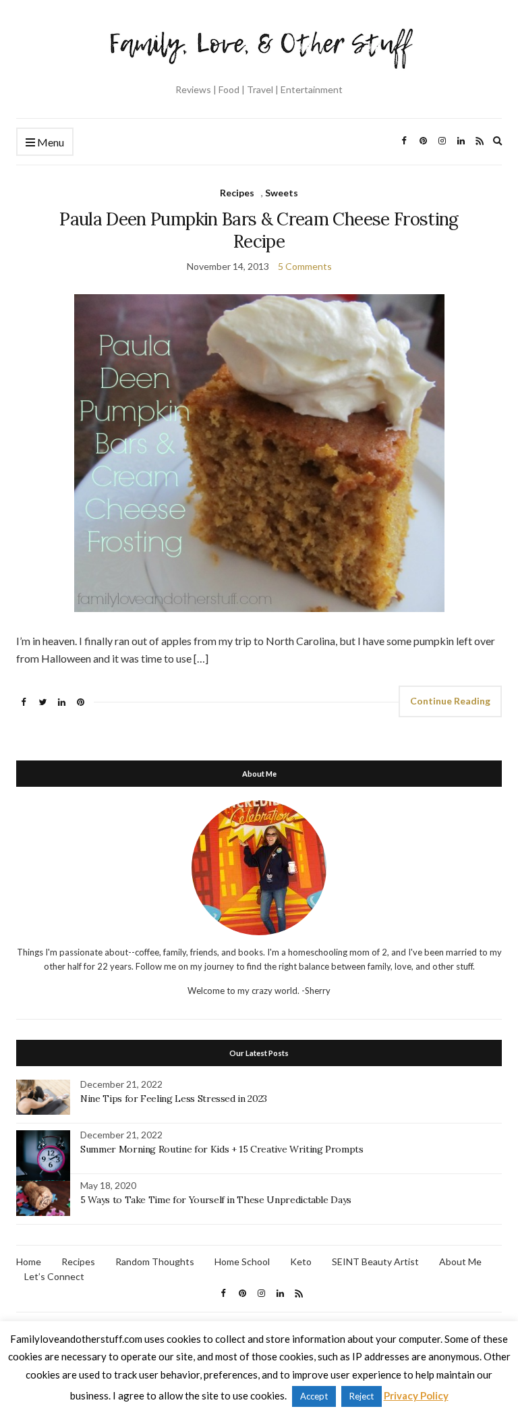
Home (28, 1261)
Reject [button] (361, 1396)
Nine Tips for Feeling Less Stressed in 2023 (173, 1098)
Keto (301, 1261)
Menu (49, 142)
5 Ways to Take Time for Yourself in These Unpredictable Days (215, 1200)
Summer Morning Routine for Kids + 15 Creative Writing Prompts (222, 1149)
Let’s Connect (54, 1276)
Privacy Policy (416, 1395)
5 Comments (305, 266)
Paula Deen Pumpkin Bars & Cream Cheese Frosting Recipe (258, 230)
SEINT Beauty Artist (375, 1261)
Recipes (237, 192)
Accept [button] (314, 1396)
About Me (460, 1261)
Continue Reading (450, 700)
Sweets (281, 192)
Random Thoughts (154, 1261)
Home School (242, 1261)
